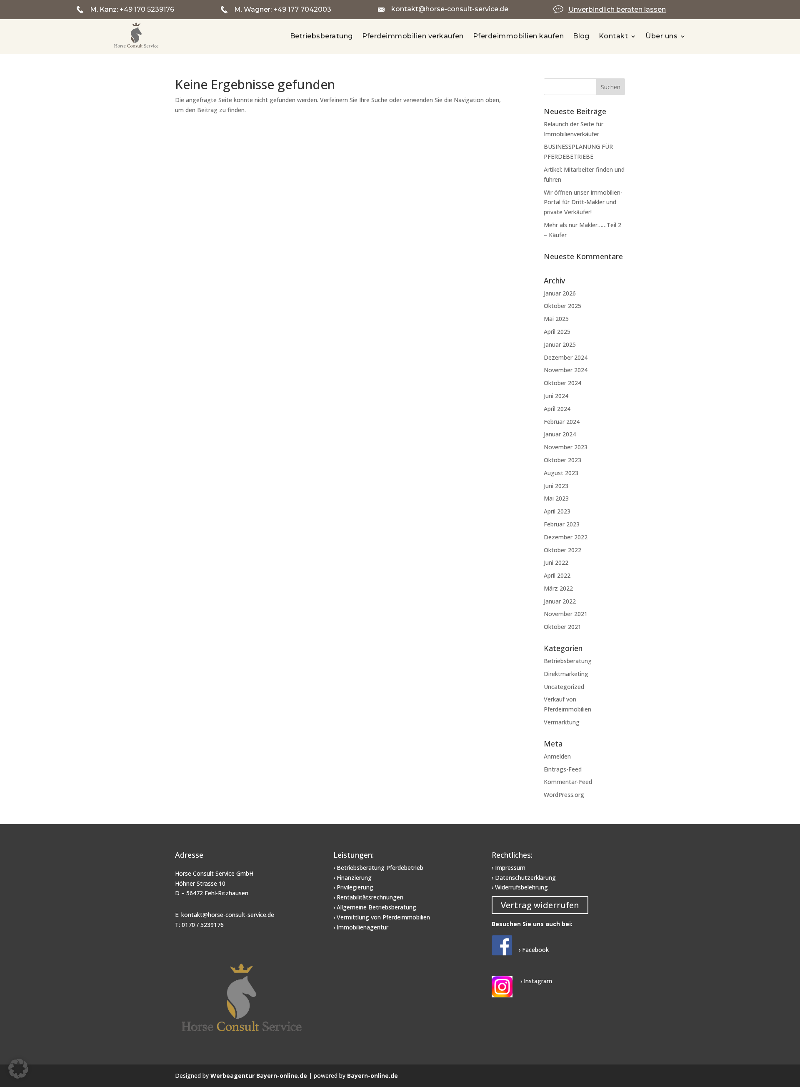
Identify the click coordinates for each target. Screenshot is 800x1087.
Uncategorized (564, 687)
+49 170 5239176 (147, 9)
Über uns (661, 36)
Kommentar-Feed (568, 782)
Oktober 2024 (562, 383)
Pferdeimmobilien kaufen (518, 36)
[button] (18, 1068)
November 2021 (566, 614)
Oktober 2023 (562, 460)
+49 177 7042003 (302, 9)
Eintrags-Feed (563, 769)
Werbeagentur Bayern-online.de (258, 1075)
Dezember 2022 (566, 537)
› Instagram (535, 981)
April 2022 (557, 575)
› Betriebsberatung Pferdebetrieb (378, 868)
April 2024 (557, 409)
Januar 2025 (560, 344)
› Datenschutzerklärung (524, 878)
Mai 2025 (556, 319)
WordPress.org (564, 795)
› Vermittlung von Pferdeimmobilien (381, 917)
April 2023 (557, 511)
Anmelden (557, 756)
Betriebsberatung (321, 36)
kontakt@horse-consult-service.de (449, 9)
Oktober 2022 (562, 550)
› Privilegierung (353, 887)
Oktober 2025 (562, 306)
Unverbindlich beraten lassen (617, 9)
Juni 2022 (556, 562)
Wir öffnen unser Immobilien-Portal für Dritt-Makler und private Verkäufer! (583, 202)
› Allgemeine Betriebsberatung (374, 907)
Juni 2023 (556, 486)
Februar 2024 (562, 422)
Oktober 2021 (562, 627)
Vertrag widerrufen (540, 905)
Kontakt (613, 36)
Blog (581, 36)
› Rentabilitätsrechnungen (368, 897)
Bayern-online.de (372, 1075)
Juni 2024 (556, 396)
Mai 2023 (556, 498)
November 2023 (566, 447)
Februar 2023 (562, 524)
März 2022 (558, 588)
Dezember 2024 (566, 357)
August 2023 (561, 473)
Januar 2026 (560, 293)
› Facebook (534, 950)
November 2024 (566, 370)
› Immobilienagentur (360, 927)
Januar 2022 (560, 601)
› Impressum (508, 868)
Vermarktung (562, 722)
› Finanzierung (352, 878)
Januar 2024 (560, 434)
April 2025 (557, 332)
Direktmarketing (566, 674)
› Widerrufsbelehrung (520, 887)
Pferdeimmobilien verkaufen (413, 36)
